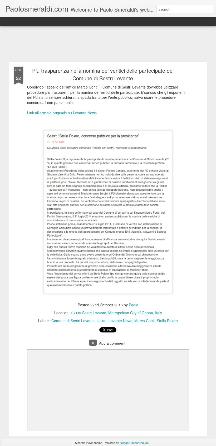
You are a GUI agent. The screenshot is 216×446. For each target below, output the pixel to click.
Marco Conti (144, 320)
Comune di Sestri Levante (73, 320)
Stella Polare (167, 320)
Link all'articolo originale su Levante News (62, 112)
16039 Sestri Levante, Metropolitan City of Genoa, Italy (116, 312)
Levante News (120, 320)
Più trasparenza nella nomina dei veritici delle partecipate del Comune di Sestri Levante (103, 74)
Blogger (124, 442)
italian (101, 320)
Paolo (133, 304)
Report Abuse (140, 442)
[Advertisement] (108, 44)
